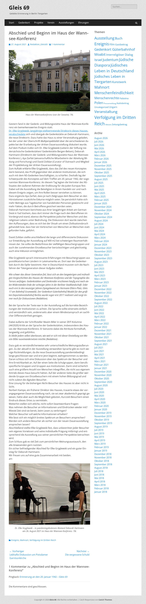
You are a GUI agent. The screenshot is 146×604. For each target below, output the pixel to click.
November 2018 (102, 457)
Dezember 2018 (102, 454)
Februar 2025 (101, 199)
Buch (118, 38)
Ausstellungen (66, 22)
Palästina (124, 98)
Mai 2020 (99, 395)
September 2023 (103, 258)
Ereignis (15, 540)
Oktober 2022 (101, 296)
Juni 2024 (99, 227)
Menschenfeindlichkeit (114, 92)
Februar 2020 (101, 406)
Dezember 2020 (102, 371)
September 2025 (103, 175)
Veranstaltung (105, 111)
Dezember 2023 (102, 248)
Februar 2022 (101, 323)
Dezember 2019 (102, 412)
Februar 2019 (101, 447)
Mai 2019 (99, 436)
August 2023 (101, 261)
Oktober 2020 (101, 378)
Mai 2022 (99, 313)
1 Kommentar (58, 44)
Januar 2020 (100, 409)
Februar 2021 (101, 364)
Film (112, 44)
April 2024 (99, 234)
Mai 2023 (99, 272)
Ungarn (113, 107)
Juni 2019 (99, 433)
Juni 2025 (99, 186)
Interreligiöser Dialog (119, 55)
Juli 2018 (98, 471)
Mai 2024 (99, 230)
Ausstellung (104, 38)
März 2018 (100, 485)
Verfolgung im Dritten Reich (43, 540)
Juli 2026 (98, 141)
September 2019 (103, 423)
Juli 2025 (98, 182)
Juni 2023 (99, 268)
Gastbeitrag (121, 44)
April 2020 (99, 399)
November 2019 (102, 416)
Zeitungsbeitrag (119, 124)
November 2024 (102, 210)
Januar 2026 (100, 162)
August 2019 (101, 426)
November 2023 (102, 251)
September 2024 (103, 217)
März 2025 (100, 196)
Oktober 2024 (101, 213)
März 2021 (100, 361)
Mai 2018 (99, 478)
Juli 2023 (98, 265)
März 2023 (100, 278)
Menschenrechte (106, 98)
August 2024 (101, 220)
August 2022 (101, 303)
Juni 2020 (99, 392)
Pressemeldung (110, 103)
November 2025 (102, 169)
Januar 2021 (100, 368)
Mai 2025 (99, 189)
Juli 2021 (98, 347)
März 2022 (100, 320)
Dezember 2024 (102, 206)
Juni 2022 (99, 309)
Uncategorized (101, 107)
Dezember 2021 (102, 330)
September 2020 (103, 381)
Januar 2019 (100, 450)
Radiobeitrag (123, 103)
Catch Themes (105, 599)
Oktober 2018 (101, 460)
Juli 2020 (98, 388)
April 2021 (99, 357)
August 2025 (101, 179)
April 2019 (99, 440)
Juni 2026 (99, 145)
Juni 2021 (99, 351)
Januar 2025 (100, 203)
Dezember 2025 (102, 165)
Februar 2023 (101, 282)
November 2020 (102, 375)
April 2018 (99, 481)
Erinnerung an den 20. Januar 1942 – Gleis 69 (43, 576)
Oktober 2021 (101, 337)
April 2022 (99, 316)
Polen (98, 102)
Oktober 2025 (101, 172)
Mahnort (24, 540)
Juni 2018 (99, 474)
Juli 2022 (98, 306)
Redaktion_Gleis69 (38, 44)
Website (108, 125)
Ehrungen (83, 22)
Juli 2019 (98, 430)
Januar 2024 (100, 244)
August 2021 (101, 344)
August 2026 (101, 138)
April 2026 (99, 151)
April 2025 (99, 193)
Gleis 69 (19, 8)
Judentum (110, 59)
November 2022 (102, 292)
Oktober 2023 (101, 254)
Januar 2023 (100, 285)
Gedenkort (24, 22)
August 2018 (101, 467)
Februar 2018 (101, 488)
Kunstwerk (119, 82)
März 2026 (100, 155)
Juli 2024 (98, 224)
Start (11, 22)
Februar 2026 (101, 158)
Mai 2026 (99, 148)
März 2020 (100, 402)
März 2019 (100, 443)
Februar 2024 (101, 241)
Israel (98, 60)
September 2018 (103, 464)
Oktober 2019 (101, 419)
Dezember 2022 (102, 289)
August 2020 (101, 385)
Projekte (38, 22)
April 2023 (99, 275)
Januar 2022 (100, 327)
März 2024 (100, 237)
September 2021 (103, 340)
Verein (50, 22)
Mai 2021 (99, 354)
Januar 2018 (100, 491)
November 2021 (102, 333)
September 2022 (103, 299)
